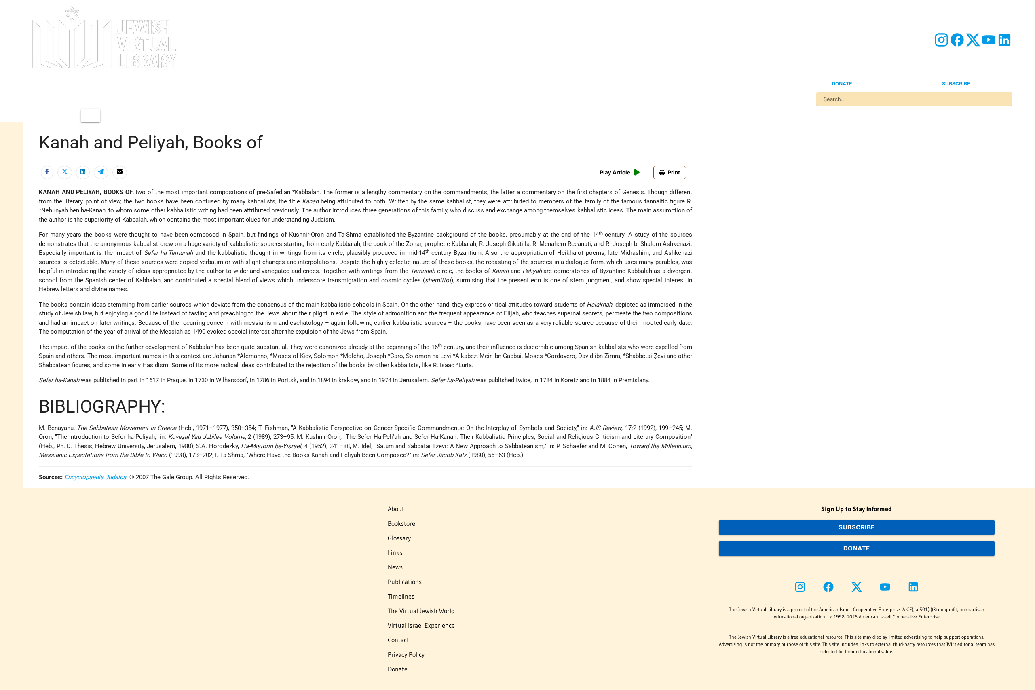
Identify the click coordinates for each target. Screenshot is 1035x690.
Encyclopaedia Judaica (95, 477)
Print (674, 172)
